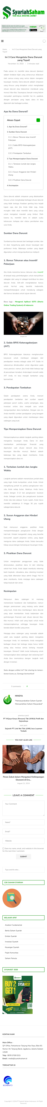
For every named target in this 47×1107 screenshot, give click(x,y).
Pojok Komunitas (11, 953)
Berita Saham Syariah (13, 930)
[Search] (40, 41)
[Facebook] (31, 41)
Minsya (19, 695)
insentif (40, 272)
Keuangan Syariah (12, 947)
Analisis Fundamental (13, 925)
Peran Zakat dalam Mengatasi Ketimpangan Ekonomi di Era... (23, 778)
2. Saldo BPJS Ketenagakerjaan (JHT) (21, 146)
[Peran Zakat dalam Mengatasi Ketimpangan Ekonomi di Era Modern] (23, 759)
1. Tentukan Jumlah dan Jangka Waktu (22, 165)
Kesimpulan (13, 185)
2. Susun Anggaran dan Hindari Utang (22, 173)
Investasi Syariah (11, 941)
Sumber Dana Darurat (18, 132)
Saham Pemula (11, 958)
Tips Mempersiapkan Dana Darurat (23, 158)
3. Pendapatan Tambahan (21, 153)
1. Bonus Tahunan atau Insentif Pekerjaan (22, 138)
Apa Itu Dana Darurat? (18, 126)
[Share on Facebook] (30, 686)
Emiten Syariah (11, 936)
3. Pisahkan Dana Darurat (21, 180)
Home (5, 49)
